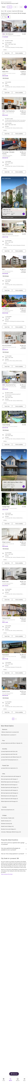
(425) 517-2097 (5, 622)
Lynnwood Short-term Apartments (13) (9, 768)
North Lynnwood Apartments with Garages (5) (11, 776)
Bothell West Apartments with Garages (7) (10, 782)
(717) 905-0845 (5, 37)
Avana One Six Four (11, 385)
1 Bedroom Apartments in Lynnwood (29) (10, 732)
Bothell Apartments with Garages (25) (9, 795)
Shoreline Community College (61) (8, 829)
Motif (3, 269)
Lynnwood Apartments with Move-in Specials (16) (11, 743)
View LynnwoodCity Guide (7, 874)
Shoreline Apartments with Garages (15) (9, 787)
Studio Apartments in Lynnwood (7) (8, 734)
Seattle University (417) (6, 820)
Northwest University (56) (6, 823)
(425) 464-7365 (5, 427)
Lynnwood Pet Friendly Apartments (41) (9, 759)
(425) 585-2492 (5, 273)
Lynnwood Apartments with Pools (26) (9, 754)
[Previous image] (3, 26)
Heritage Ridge (6, 506)
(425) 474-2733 (5, 585)
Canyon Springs (6, 424)
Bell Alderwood (9, 34)
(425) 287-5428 (5, 313)
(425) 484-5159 (5, 157)
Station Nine (5, 71)
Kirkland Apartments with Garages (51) (9, 801)
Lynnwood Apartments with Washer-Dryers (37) (11, 757)
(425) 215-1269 (5, 509)
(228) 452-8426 (5, 546)
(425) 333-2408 (5, 75)
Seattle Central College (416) (7, 826)
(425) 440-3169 (5, 695)
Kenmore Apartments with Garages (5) (9, 790)
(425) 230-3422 (5, 389)
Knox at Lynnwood (6, 345)
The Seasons (5, 309)
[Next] (25, 7)
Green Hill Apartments (7, 234)
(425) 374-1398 (5, 658)
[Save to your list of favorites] (24, 22)
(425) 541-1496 (5, 237)
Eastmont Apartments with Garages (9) (9, 798)
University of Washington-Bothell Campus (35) (11, 832)
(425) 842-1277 (5, 349)
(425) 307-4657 (5, 115)
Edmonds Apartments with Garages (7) (9, 779)
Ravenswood (5, 654)
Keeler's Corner (6, 691)
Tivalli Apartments (10, 111)
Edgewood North (6, 618)
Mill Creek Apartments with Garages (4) (9, 793)
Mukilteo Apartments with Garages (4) (9, 784)
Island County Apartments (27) (7, 809)
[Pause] (25, 179)
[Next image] (25, 26)
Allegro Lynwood (6, 542)
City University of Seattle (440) (7, 818)
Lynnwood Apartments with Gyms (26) (9, 751)
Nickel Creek (5, 581)
